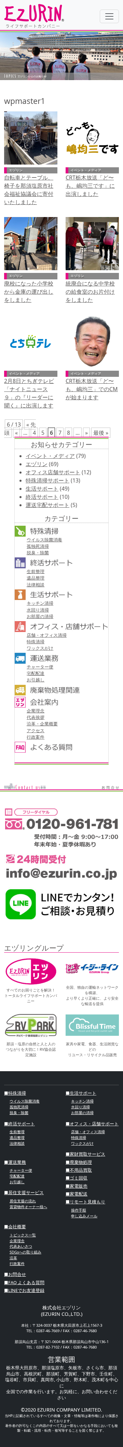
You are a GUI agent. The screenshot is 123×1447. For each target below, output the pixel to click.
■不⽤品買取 (79, 1170)
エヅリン (36, 464)
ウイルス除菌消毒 (44, 540)
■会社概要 (15, 1226)
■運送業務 (15, 1162)
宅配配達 (35, 673)
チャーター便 (40, 667)
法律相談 (35, 585)
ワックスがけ (40, 648)
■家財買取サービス (85, 1154)
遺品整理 (35, 578)
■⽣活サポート (81, 1093)
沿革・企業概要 (42, 724)
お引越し (35, 680)
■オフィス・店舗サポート (92, 1124)
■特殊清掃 (15, 1093)
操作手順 (78, 1210)
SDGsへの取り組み (25, 1251)
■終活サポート (19, 1124)
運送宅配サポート (47, 505)
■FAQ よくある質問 (24, 1282)
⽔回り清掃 (38, 610)
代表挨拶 (35, 717)
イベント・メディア (50, 456)
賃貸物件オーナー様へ (28, 1206)
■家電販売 (76, 1186)
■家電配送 (76, 1194)
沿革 (13, 1257)
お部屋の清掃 (40, 616)
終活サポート (42, 497)
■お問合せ (15, 1274)
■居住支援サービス (24, 1192)
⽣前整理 (35, 571)
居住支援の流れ (23, 1200)
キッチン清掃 (40, 603)
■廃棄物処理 (79, 1162)
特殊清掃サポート (47, 480)
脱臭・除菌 (38, 553)
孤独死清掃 (38, 546)
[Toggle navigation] (109, 16)
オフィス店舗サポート (53, 472)
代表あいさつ (21, 1246)
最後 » (100, 432)
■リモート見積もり (85, 1202)
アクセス (35, 730)
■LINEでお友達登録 (24, 1290)
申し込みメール (84, 1215)
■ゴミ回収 (76, 1178)
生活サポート (42, 488)
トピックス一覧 (23, 1234)
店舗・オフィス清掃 (47, 635)
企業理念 (35, 711)
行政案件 (35, 737)
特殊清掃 (35, 641)
